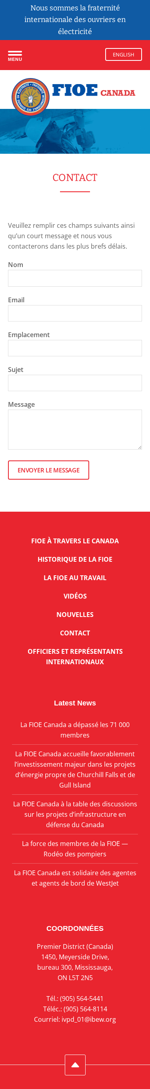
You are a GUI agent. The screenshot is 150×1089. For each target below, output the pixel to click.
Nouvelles (75, 614)
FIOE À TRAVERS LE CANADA (75, 540)
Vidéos (75, 596)
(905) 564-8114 (85, 1009)
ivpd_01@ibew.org (89, 1019)
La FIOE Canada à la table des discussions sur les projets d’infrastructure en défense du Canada (75, 814)
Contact (75, 633)
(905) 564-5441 (82, 998)
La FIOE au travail (75, 577)
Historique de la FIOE (75, 559)
